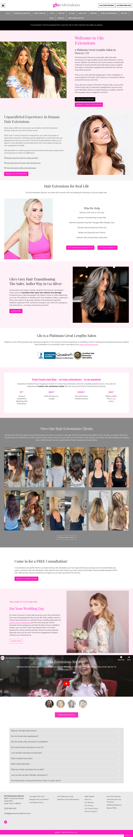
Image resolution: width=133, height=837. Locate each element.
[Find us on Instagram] (3, 5)
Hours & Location (91, 811)
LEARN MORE (16, 311)
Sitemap (57, 832)
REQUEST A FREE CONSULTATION (88, 105)
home (8, 13)
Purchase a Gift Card (36, 796)
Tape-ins (61, 13)
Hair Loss (82, 13)
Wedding (93, 13)
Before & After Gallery (66, 537)
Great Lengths (40, 13)
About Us (88, 799)
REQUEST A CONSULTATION (26, 579)
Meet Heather (89, 796)
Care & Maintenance (109, 13)
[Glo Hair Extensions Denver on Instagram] (5, 822)
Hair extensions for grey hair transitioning (23, 163)
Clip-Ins (71, 13)
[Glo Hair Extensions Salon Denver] (66, 9)
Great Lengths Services (88, 345)
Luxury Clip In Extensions (19, 623)
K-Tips (52, 13)
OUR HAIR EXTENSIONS (85, 99)
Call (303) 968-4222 (124, 5)
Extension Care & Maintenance (68, 799)
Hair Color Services (114, 796)
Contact (61, 18)
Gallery (124, 13)
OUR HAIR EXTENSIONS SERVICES (80, 248)
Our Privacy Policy (91, 808)
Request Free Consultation (39, 799)
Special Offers (112, 808)
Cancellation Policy (36, 802)
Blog (52, 18)
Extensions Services (22, 13)
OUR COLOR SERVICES (107, 248)
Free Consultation (75, 18)
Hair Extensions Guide (65, 796)
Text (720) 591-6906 (106, 5)
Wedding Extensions (114, 805)
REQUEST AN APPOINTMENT (16, 174)
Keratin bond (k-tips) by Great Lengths (22, 158)
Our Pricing (89, 805)
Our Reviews (89, 802)
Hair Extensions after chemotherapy (21, 168)
